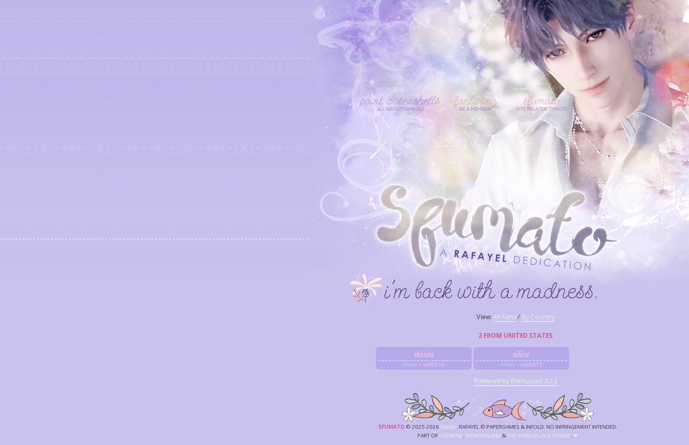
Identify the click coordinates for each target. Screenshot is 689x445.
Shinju (448, 426)
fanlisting (476, 100)
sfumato (541, 100)
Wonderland (483, 435)
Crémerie (451, 435)
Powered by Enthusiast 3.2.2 (515, 380)
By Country (538, 316)
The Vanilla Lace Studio (539, 435)
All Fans (504, 316)
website (434, 364)
